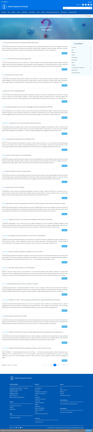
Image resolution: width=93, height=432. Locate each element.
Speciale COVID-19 (70, 16)
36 (64, 364)
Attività (73, 52)
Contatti (11, 407)
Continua (64, 53)
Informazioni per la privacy (15, 405)
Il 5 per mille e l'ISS (39, 422)
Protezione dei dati (76, 72)
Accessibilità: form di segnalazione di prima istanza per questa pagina (62, 427)
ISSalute (73, 65)
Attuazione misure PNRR (15, 417)
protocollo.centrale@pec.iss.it (18, 397)
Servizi (73, 55)
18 (59, 364)
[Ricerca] (90, 8)
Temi (73, 50)
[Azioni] (2, 2)
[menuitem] (4, 12)
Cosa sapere (77, 16)
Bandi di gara (74, 70)
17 (55, 364)
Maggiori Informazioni (73, 430)
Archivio (83, 16)
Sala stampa (62, 16)
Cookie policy (12, 409)
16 (52, 364)
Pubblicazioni (74, 57)
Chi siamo (74, 47)
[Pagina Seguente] (67, 365)
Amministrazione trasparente (78, 67)
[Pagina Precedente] (43, 365)
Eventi (73, 62)
